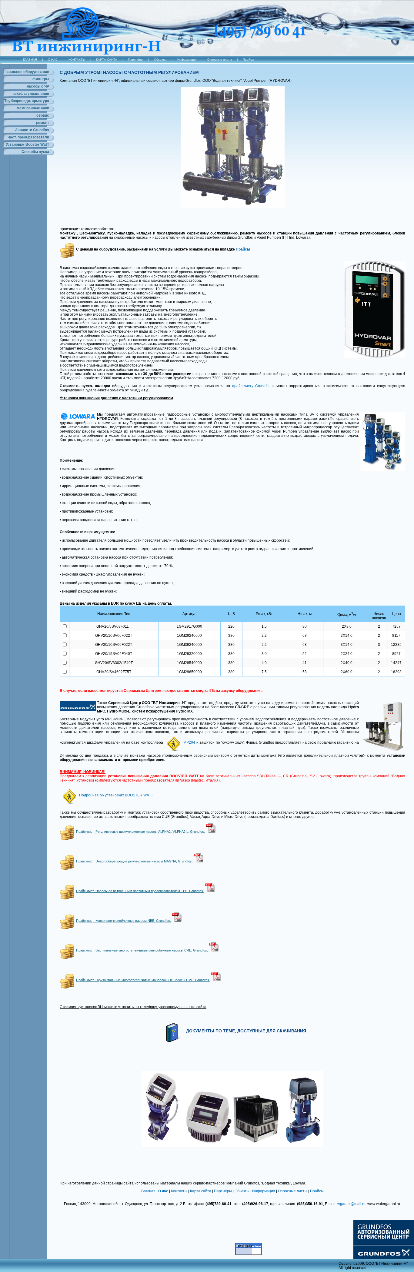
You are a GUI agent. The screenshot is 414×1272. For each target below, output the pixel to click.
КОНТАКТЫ (76, 59)
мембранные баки (33, 108)
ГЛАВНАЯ (30, 59)
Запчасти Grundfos (32, 130)
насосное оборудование (27, 72)
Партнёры (135, 59)
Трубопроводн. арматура (26, 101)
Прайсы (248, 59)
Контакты (179, 1191)
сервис (42, 115)
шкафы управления (31, 93)
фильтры (40, 79)
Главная (148, 1191)
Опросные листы (219, 59)
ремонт (42, 123)
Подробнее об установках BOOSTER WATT (116, 795)
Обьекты (160, 59)
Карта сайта (200, 1191)
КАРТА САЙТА (106, 59)
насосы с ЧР (38, 86)
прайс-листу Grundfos (251, 386)
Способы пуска (35, 152)
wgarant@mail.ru (351, 1204)
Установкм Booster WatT (27, 144)
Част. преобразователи (28, 137)
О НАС (53, 59)
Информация (186, 59)
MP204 (189, 742)
